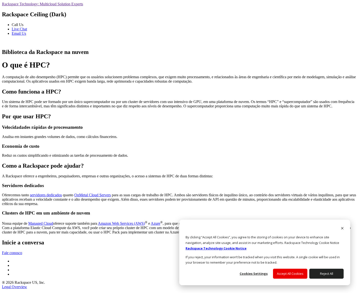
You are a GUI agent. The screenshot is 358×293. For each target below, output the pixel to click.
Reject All (326, 273)
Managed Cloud (40, 223)
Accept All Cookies (290, 273)
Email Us (19, 33)
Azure (155, 223)
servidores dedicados (46, 195)
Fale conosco (12, 253)
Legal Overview (14, 287)
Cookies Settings (254, 273)
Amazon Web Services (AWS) (121, 223)
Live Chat (19, 29)
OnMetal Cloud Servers (92, 195)
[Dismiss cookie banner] (342, 229)
